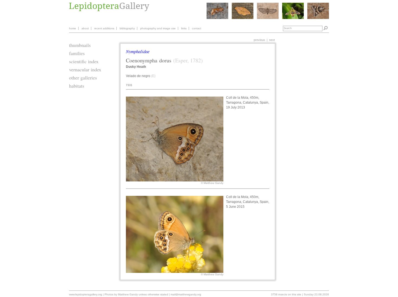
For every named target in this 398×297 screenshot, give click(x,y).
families (77, 53)
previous (259, 39)
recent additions (104, 28)
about (85, 28)
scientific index (84, 61)
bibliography (127, 28)
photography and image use (158, 28)
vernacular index (85, 69)
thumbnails (80, 45)
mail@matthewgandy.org (186, 294)
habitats (76, 85)
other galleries (83, 77)
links (184, 28)
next (272, 39)
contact (196, 28)
